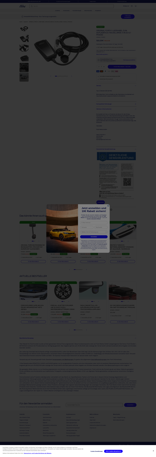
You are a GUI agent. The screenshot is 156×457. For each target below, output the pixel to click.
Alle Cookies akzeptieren (113, 451)
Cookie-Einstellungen (97, 451)
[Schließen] (153, 451)
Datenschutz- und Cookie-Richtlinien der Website (37, 453)
